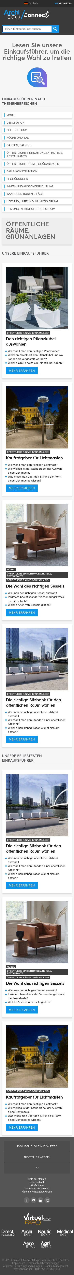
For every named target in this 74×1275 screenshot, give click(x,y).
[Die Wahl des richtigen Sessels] (37, 535)
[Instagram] (47, 1200)
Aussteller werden (37, 1157)
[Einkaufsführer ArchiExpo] (37, 77)
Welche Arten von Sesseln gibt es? (29, 604)
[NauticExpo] (44, 1233)
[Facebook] (27, 1200)
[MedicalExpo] (65, 1233)
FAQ (37, 1168)
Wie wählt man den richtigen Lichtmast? (33, 464)
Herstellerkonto (37, 1182)
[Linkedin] (40, 1200)
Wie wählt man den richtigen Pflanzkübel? (34, 351)
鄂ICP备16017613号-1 (47, 1269)
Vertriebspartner (23, 1268)
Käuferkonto (37, 1185)
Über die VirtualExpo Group (37, 1191)
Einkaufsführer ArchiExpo (25, 1260)
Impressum (18, 1263)
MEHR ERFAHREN (22, 370)
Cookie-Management (56, 1266)
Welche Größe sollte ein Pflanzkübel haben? (35, 362)
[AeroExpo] (29, 1245)
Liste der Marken (37, 1179)
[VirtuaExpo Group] (37, 1219)
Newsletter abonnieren (37, 1188)
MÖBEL (11, 569)
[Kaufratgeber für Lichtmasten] (37, 417)
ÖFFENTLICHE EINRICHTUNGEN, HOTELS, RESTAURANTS (29, 575)
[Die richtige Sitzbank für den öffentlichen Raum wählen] (37, 659)
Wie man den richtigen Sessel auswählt (32, 592)
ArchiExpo (63, 4)
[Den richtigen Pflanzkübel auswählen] (37, 298)
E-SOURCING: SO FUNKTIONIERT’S (37, 1146)
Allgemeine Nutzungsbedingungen (22, 1266)
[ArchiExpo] (26, 14)
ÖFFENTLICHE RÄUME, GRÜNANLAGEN (28, 333)
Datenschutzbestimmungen (43, 1263)
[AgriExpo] (46, 1245)
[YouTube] (34, 1200)
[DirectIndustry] (8, 1233)
